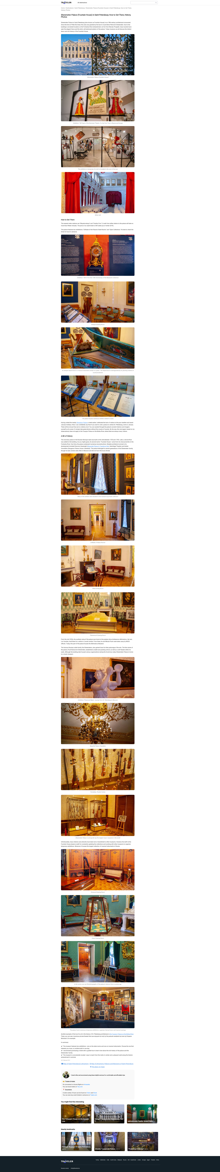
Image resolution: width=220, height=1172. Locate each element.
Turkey (97, 1160)
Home (63, 8)
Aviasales (87, 1084)
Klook (95, 1093)
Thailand (153, 1160)
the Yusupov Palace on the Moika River (121, 1034)
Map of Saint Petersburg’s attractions (76, 1064)
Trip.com (80, 1087)
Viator (88, 1093)
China (157, 1160)
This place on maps (98, 1067)
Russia (124, 1160)
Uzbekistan (103, 1160)
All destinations (82, 2)
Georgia (144, 1160)
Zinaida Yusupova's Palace (105, 1149)
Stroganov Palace (82, 422)
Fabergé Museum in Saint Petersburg (76, 1147)
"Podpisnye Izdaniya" (136, 1149)
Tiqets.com (93, 1095)
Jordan (139, 1160)
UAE (129, 1160)
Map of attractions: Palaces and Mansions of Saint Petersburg (112, 1064)
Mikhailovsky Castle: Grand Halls (140, 1121)
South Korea (113, 1160)
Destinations (69, 8)
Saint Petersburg (80, 8)
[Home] (66, 2)
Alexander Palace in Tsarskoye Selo (98, 446)
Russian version (65, 1168)
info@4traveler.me (75, 1168)
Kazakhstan (133, 1160)
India (108, 1160)
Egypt (148, 1160)
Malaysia (119, 1160)
